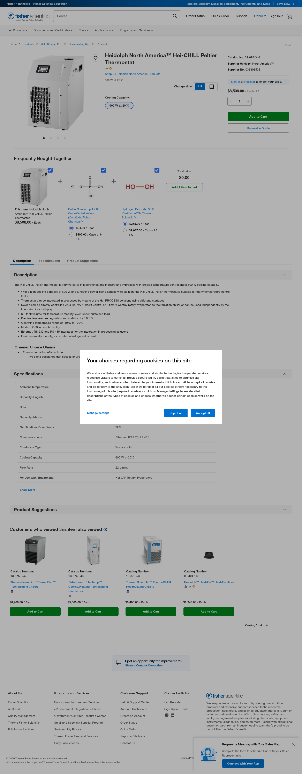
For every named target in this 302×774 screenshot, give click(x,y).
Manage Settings (98, 413)
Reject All (175, 413)
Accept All (203, 413)
